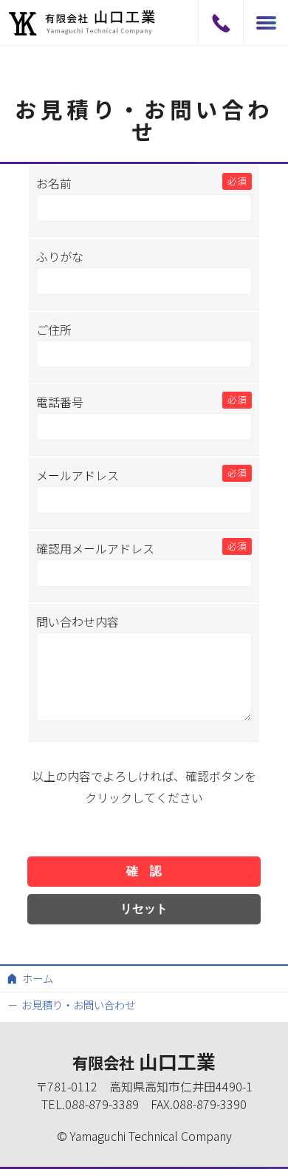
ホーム (37, 978)
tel (221, 22)
